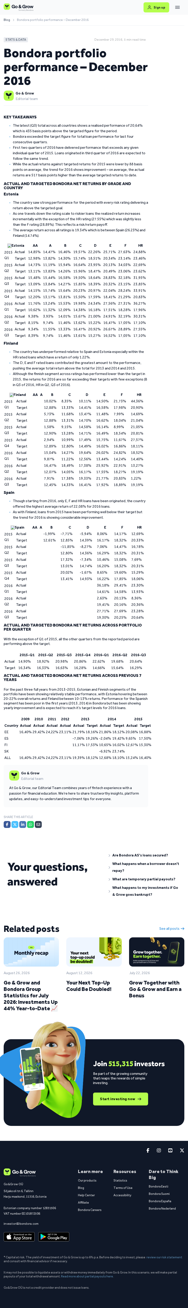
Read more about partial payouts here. (87, 1276)
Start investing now (117, 1099)
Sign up (159, 7)
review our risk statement (164, 1257)
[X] (14, 824)
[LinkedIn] (22, 824)
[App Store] (19, 1237)
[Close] (177, 7)
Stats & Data (16, 40)
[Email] (38, 824)
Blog (7, 20)
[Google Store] (53, 1237)
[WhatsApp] (30, 824)
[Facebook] (7, 824)
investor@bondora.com (21, 1223)
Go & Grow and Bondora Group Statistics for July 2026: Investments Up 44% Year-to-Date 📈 (31, 995)
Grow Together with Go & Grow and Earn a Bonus (155, 989)
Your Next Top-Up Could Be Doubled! (88, 985)
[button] (145, 855)
